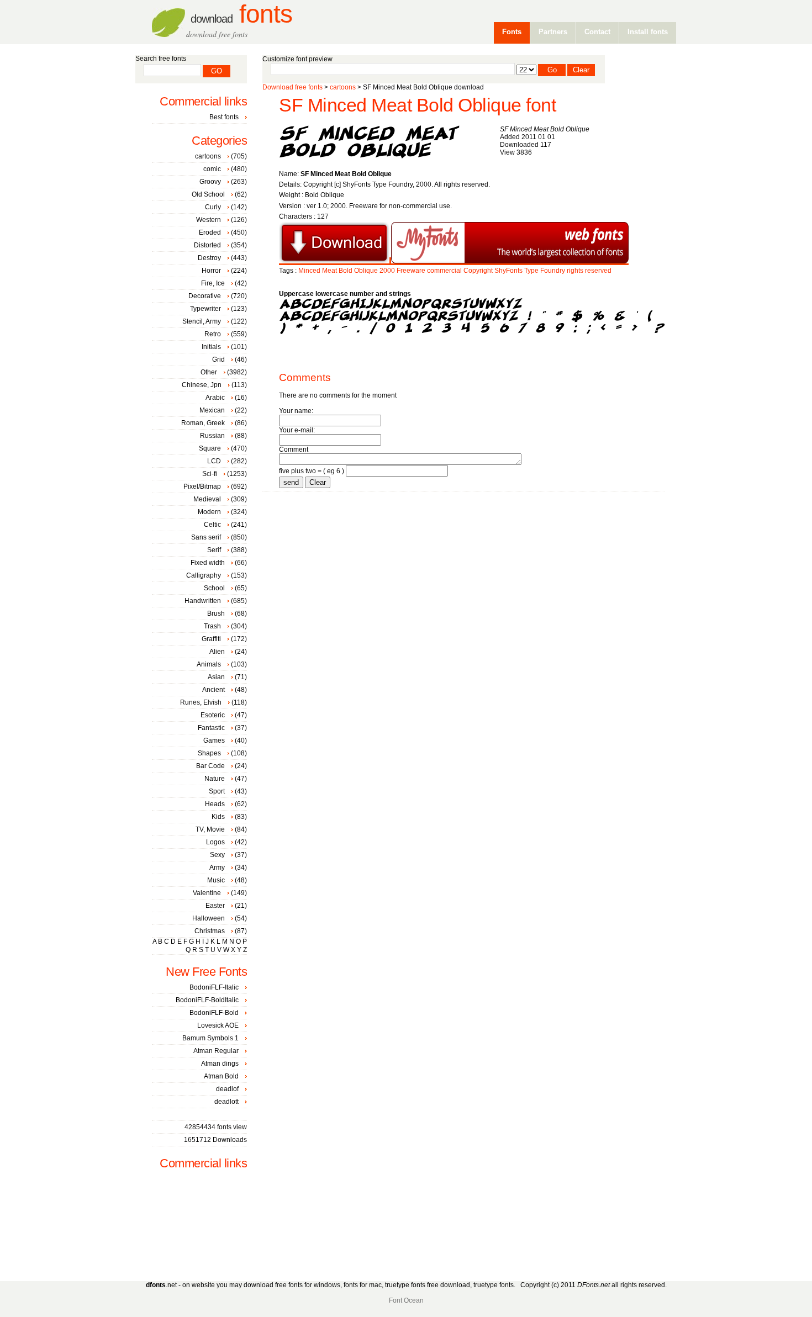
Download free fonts (292, 87)
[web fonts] (510, 261)
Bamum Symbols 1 (210, 1038)
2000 (387, 270)
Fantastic (211, 728)
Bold (345, 270)
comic (212, 169)
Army (217, 867)
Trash (212, 626)
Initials (211, 347)
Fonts (241, 14)
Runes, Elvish (201, 702)
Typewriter (205, 309)
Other (209, 372)
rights (575, 270)
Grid (218, 359)
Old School (208, 194)
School (214, 588)
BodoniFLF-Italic (214, 987)
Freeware (411, 270)
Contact (597, 32)
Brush (216, 613)
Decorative (204, 296)
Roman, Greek (203, 423)
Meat (329, 270)
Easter (215, 905)
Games (214, 740)
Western (208, 220)
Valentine (207, 893)
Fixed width (208, 563)
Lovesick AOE (218, 1025)
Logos (215, 842)
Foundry (552, 270)
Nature (214, 778)
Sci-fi (209, 474)
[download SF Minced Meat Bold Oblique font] (334, 261)
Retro (212, 334)
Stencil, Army (201, 321)
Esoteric (213, 715)
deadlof (227, 1089)
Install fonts (648, 32)
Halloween (208, 918)
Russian (212, 436)
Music (216, 880)
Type (531, 270)
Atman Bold (221, 1076)
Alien (217, 651)
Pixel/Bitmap (202, 486)
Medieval (207, 499)
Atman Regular (216, 1051)
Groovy (210, 182)
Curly (213, 207)
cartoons (343, 87)
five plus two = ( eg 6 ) (311, 471)
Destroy (209, 258)
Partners (553, 32)
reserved (598, 270)
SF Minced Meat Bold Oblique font (417, 105)
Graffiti (211, 639)
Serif (214, 550)
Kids (218, 817)
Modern (209, 512)
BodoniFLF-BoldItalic (207, 1000)
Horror (211, 270)
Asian (216, 677)
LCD (214, 461)
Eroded (210, 232)
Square (210, 448)
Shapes (209, 753)
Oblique (366, 270)
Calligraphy (203, 575)
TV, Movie (210, 829)
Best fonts (224, 117)
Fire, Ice (213, 283)
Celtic (212, 524)
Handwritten (202, 601)
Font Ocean (406, 1300)
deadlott (226, 1102)
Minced (309, 270)
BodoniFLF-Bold (214, 1013)
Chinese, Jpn (202, 385)
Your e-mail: (297, 430)
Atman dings (220, 1063)
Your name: (296, 411)
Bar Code (210, 766)
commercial (444, 270)
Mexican (212, 410)
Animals (209, 664)
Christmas (209, 931)
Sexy (217, 855)
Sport (217, 791)
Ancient (213, 690)
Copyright (478, 270)
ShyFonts (508, 270)
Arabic (215, 397)
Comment (293, 449)
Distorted (207, 245)
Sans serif (206, 537)
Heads (215, 804)
